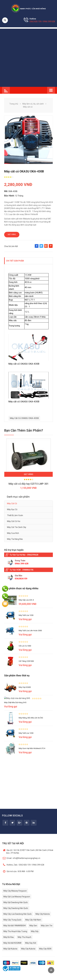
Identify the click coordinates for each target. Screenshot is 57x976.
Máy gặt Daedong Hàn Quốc (15, 902)
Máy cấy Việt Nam (33, 920)
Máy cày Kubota (28, 949)
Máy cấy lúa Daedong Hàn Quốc (17, 914)
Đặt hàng (12, 234)
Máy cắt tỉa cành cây (16, 527)
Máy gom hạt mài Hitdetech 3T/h (32, 748)
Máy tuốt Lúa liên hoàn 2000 (30, 630)
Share (36, 247)
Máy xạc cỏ (12, 509)
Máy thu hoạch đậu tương (15, 931)
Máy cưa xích (13, 533)
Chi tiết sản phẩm (15, 261)
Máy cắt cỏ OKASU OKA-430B (24, 418)
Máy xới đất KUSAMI (12, 943)
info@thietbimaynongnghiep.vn (23, 858)
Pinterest (51, 247)
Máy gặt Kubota (10, 949)
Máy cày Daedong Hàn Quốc (15, 908)
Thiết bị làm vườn (15, 515)
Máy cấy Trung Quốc (12, 920)
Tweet (41, 247)
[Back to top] (51, 970)
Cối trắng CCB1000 (26, 661)
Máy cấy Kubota (43, 914)
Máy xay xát (30, 943)
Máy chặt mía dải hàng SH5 (15, 702)
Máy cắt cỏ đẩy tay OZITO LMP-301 (29, 483)
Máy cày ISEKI (45, 949)
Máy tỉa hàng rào (15, 539)
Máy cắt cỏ (12, 503)
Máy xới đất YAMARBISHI (14, 925)
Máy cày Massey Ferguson (15, 891)
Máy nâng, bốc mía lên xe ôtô (31, 718)
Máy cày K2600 (25, 687)
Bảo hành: (9, 195)
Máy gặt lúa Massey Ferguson (16, 897)
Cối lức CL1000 (25, 646)
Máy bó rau (8, 937)
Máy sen (33, 925)
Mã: (6, 191)
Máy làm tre (46, 925)
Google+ (46, 247)
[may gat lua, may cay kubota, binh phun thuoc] (28, 8)
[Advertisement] (28, 57)
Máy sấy (34, 931)
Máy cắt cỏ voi (13, 521)
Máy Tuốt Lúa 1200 (26, 615)
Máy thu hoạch (24, 937)
